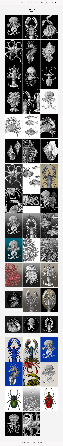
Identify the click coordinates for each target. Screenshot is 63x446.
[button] (55, 2)
